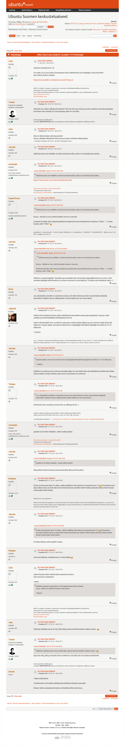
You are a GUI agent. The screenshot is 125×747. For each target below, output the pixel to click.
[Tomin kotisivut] (12, 122)
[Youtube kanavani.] (12, 178)
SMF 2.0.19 (52, 723)
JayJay (12, 147)
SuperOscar (14, 198)
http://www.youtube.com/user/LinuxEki (47, 188)
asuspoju (13, 164)
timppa (12, 550)
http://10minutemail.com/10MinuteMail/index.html (53, 180)
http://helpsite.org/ (40, 96)
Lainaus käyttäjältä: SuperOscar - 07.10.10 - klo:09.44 (50, 248)
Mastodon (112, 29)
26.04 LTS (74, 23)
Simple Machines (70, 723)
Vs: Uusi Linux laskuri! (46, 102)
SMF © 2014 (60, 723)
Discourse (96, 29)
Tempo (12, 384)
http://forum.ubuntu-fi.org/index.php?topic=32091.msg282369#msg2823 (79, 419)
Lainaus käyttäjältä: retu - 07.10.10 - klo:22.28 (48, 646)
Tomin (12, 102)
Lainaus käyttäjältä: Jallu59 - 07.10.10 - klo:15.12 (48, 355)
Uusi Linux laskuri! (45, 61)
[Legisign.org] (12, 219)
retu (11, 129)
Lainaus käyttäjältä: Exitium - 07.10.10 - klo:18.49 (49, 525)
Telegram (111, 31)
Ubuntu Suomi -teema (46, 727)
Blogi (107, 23)
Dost (11, 289)
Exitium (12, 478)
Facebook (104, 29)
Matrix (105, 31)
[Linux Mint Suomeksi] (12, 79)
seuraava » (114, 47)
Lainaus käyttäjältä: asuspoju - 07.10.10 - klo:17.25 (49, 458)
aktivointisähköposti (20, 24)
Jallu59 (12, 308)
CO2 (11, 61)
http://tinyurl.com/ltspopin (43, 192)
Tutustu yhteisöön (97, 23)
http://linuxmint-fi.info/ (42, 94)
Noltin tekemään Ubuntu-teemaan (73, 727)
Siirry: (94, 709)
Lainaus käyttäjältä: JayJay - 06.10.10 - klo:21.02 (48, 171)
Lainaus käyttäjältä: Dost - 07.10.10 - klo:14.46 (48, 391)
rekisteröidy (43, 22)
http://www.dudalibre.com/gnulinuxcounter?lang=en (53, 80)
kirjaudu (33, 22)
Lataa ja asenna (84, 23)
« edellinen (105, 47)
